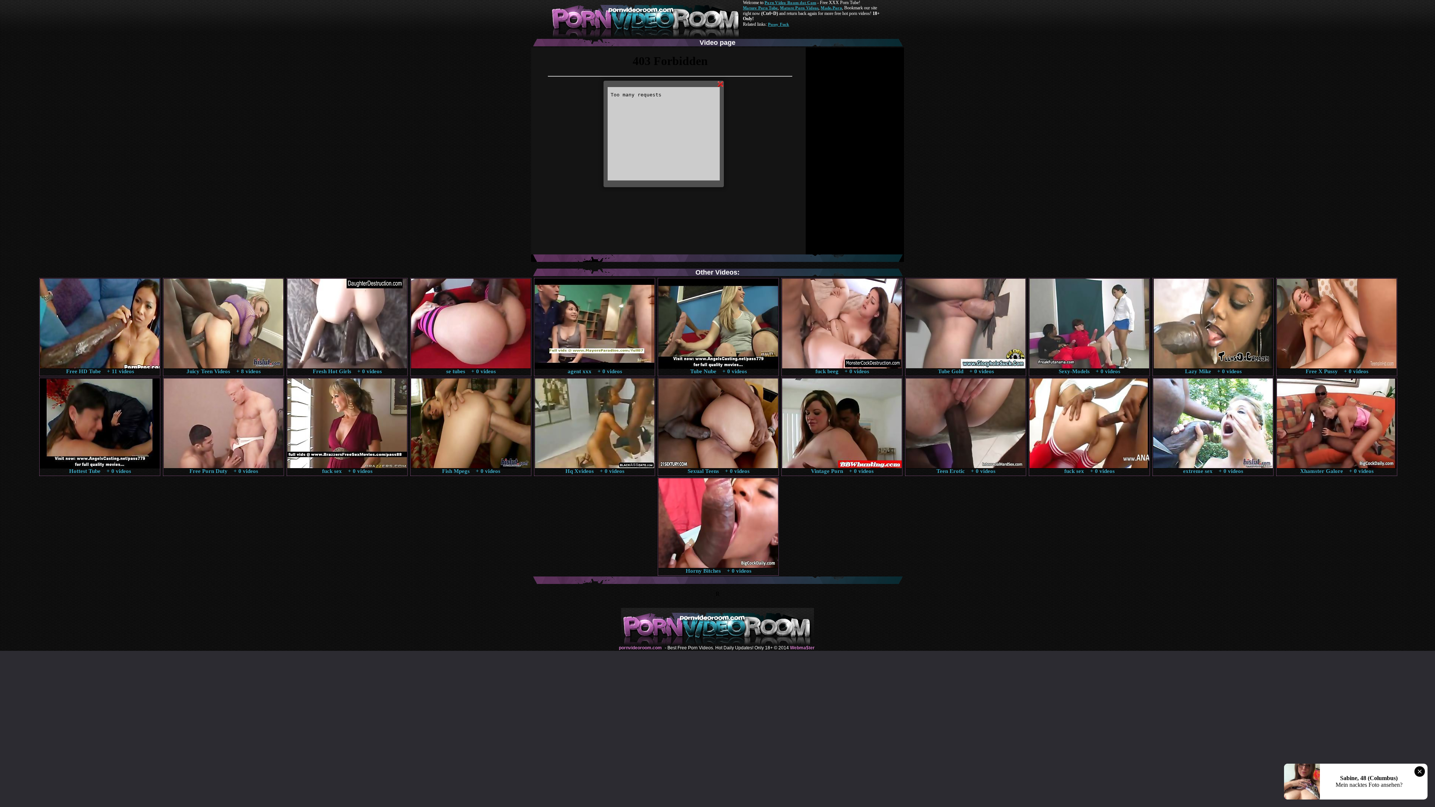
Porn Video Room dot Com (790, 2)
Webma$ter (802, 647)
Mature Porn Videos (799, 8)
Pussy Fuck (778, 24)
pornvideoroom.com (640, 647)
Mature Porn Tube (760, 8)
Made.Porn (831, 8)
